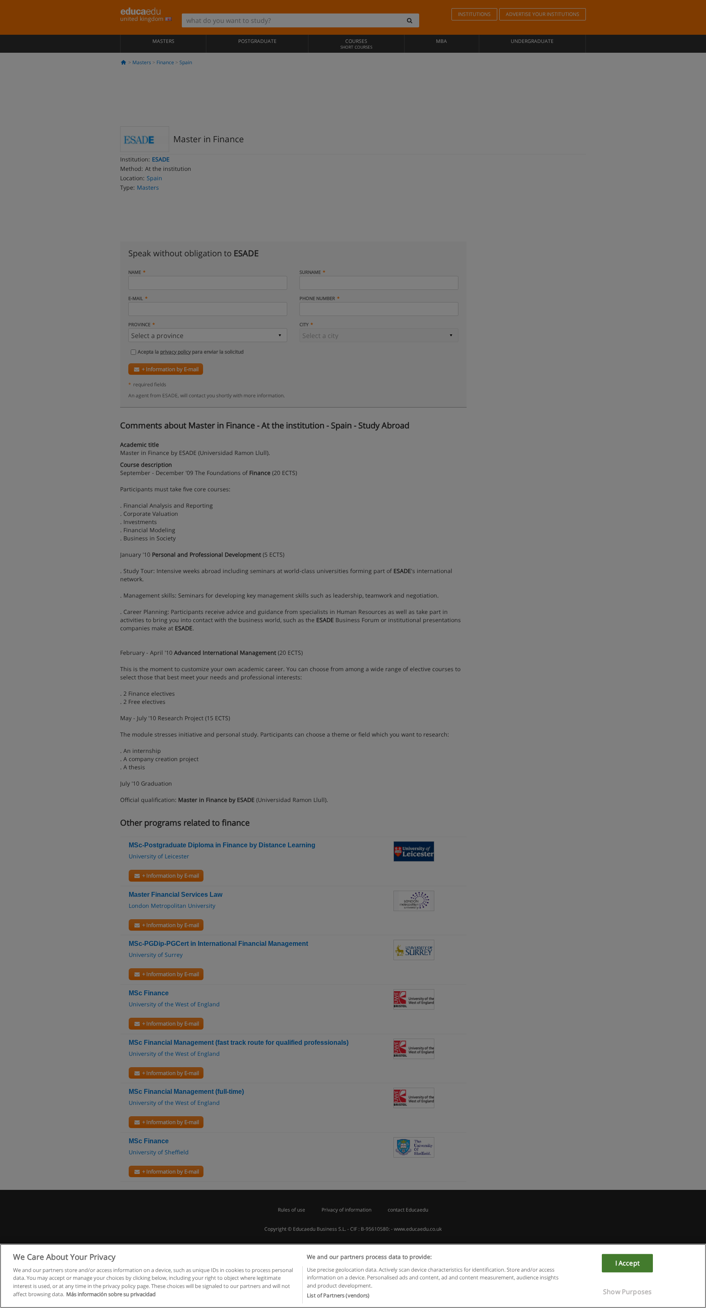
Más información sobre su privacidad (111, 1294)
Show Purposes (627, 1291)
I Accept (627, 1262)
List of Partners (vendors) (338, 1295)
